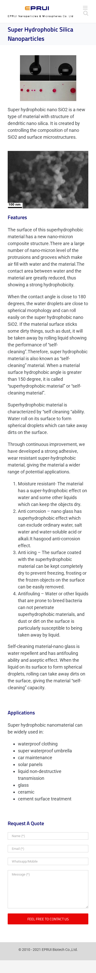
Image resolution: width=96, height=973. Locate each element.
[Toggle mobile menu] (85, 7)
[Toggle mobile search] (85, 13)
